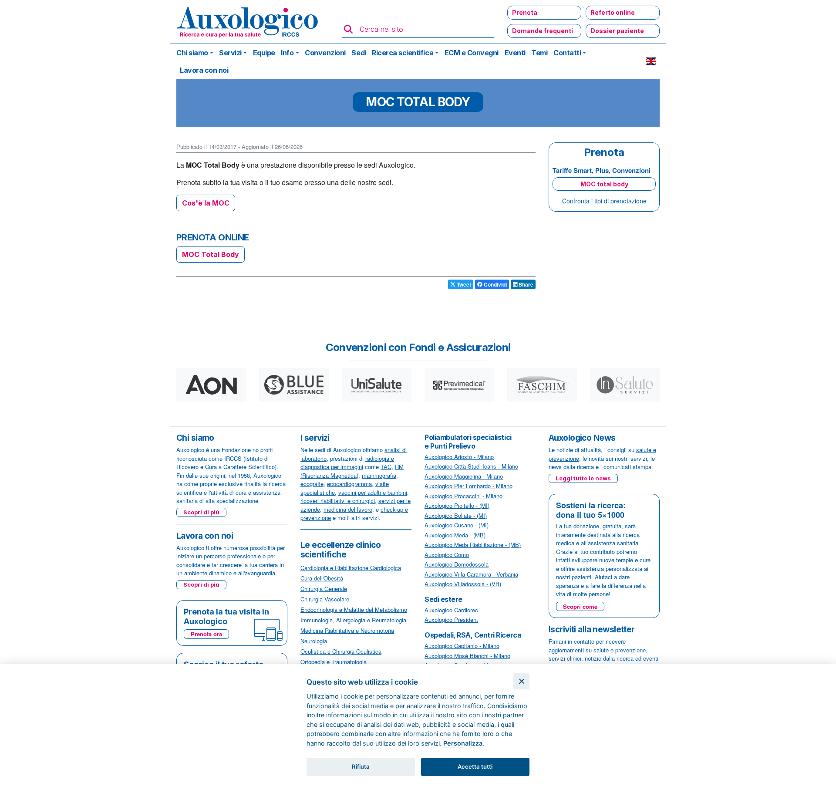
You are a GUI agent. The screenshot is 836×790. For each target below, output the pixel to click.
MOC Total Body (210, 254)
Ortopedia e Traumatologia (333, 662)
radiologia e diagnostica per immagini (347, 462)
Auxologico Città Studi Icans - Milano (471, 466)
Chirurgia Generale (323, 588)
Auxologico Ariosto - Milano (459, 456)
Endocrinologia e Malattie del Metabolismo (353, 609)
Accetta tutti (475, 766)
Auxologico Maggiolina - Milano (464, 476)
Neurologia (313, 641)
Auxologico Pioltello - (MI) (457, 505)
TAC (386, 467)
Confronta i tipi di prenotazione (604, 200)
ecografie (312, 483)
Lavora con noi (204, 70)
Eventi (515, 52)
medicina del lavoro (348, 509)
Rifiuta (361, 766)
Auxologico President (451, 619)
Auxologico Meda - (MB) (455, 535)
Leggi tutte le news (583, 478)
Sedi (358, 52)
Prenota (524, 12)
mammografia (379, 475)
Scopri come (580, 606)
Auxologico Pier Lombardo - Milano (468, 486)
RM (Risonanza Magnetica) (352, 471)
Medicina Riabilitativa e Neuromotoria (347, 630)
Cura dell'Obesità (321, 578)
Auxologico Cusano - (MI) (457, 525)
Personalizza (462, 743)
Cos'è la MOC (205, 203)
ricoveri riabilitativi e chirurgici (337, 500)
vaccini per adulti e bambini (372, 492)
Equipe (264, 52)
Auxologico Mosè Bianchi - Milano (467, 656)
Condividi (494, 284)
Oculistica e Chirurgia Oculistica (340, 651)
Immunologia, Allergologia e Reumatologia (353, 620)
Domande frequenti (542, 30)
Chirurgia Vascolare (324, 599)
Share (525, 284)
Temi (539, 52)
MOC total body (604, 184)
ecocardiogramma (349, 483)
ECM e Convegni (472, 52)
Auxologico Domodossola (457, 564)
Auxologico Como (447, 554)
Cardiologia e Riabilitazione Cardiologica (350, 568)
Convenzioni (325, 52)
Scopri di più (201, 512)
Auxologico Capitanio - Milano (462, 645)
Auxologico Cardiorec (451, 610)
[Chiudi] (521, 681)
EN (651, 61)
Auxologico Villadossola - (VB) (463, 584)
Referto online (612, 12)
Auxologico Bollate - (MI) (456, 515)
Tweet (463, 284)
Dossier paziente (617, 30)
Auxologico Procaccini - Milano (463, 496)
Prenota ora (206, 634)
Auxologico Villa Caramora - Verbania (471, 574)
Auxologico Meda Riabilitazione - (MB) (473, 544)
